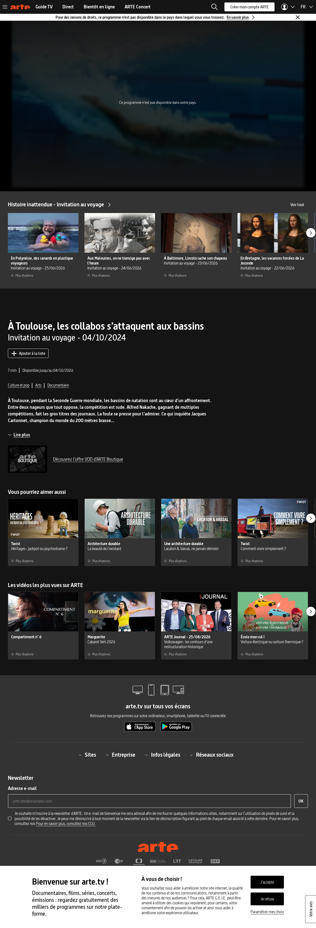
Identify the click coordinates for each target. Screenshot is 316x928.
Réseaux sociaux (215, 754)
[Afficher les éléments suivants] (311, 233)
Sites (90, 754)
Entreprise (123, 754)
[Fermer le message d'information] (297, 17)
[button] (214, 7)
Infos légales (165, 754)
